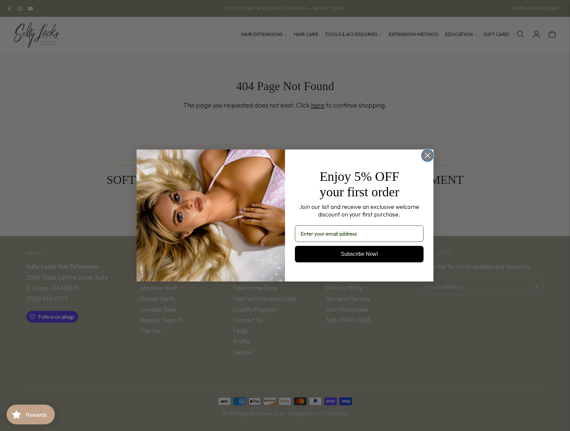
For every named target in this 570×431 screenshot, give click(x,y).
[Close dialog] (427, 155)
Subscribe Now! (359, 254)
